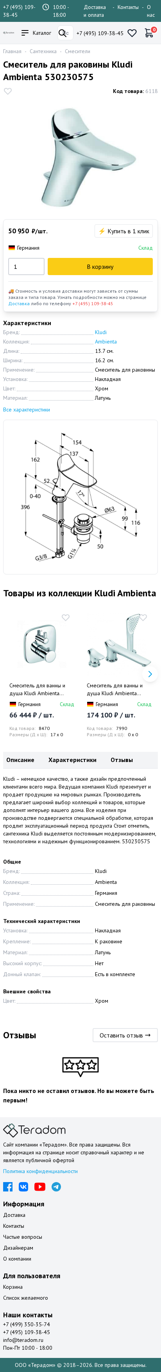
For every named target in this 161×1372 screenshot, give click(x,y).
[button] (150, 674)
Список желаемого (25, 1297)
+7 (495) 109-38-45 (100, 33)
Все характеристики (26, 409)
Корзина (13, 1286)
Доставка (19, 303)
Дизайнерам (18, 1247)
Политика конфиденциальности (40, 1171)
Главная (12, 51)
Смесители (77, 51)
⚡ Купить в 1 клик (123, 231)
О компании (17, 1258)
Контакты (128, 7)
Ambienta (106, 341)
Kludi (101, 332)
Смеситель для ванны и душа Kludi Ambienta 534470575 (115, 689)
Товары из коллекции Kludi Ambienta (79, 593)
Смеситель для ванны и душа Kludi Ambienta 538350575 (37, 689)
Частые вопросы (22, 1236)
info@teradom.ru (23, 1339)
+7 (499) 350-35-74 (26, 1324)
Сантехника (43, 51)
